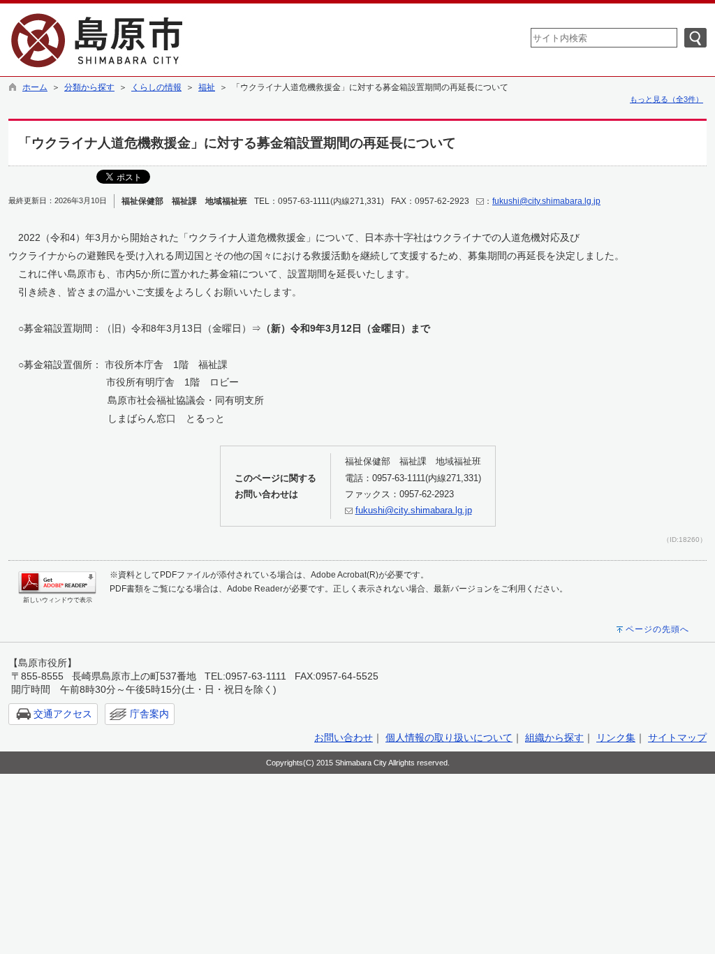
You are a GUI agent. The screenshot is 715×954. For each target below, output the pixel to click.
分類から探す (89, 87)
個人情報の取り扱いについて (449, 737)
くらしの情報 (156, 87)
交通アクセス (63, 713)
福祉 (206, 87)
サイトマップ (677, 737)
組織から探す (554, 737)
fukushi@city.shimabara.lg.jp (546, 201)
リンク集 (615, 737)
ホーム (34, 87)
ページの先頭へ (657, 629)
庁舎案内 (149, 713)
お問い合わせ (343, 737)
